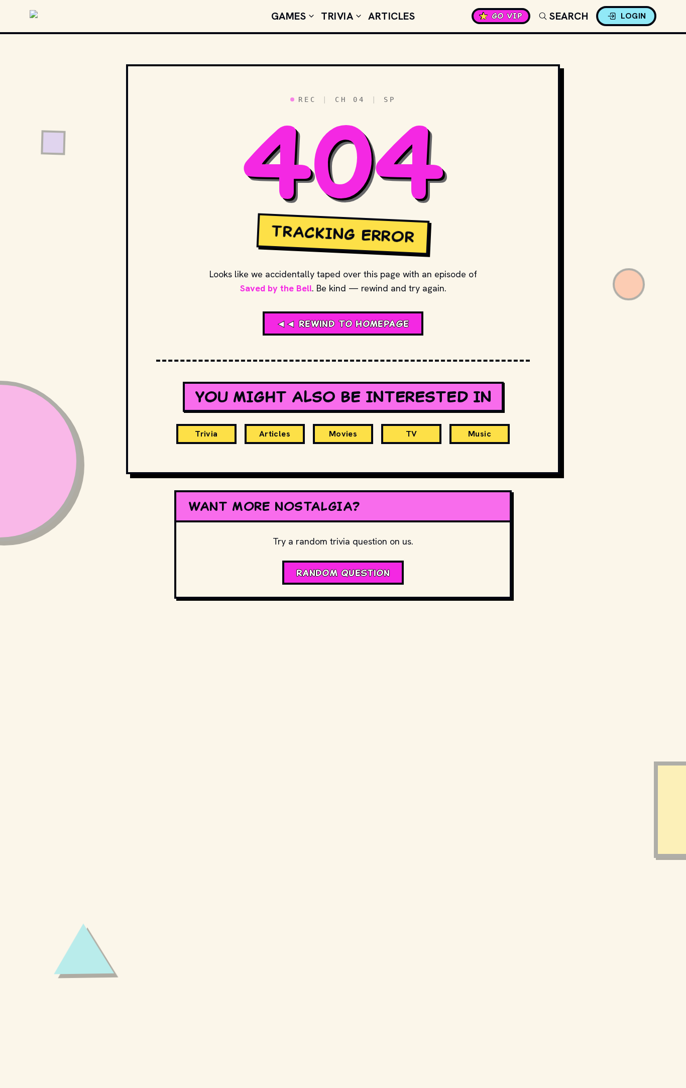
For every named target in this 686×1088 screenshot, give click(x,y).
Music (479, 433)
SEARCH (568, 16)
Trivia (337, 16)
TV (411, 433)
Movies (343, 433)
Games (288, 16)
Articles (391, 16)
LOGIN (633, 16)
